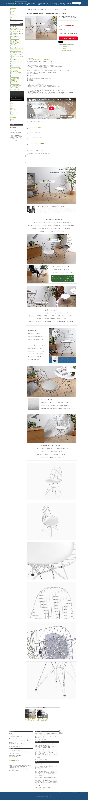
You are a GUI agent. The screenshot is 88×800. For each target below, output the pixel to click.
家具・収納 (30, 9)
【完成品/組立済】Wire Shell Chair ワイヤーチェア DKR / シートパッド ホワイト (52, 9)
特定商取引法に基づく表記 (77, 792)
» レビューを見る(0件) (63, 46)
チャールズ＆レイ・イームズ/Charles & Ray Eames (41, 59)
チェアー (35, 9)
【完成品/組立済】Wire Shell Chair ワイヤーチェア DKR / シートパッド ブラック (30, 719)
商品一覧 (69, 3)
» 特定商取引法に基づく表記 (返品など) (66, 44)
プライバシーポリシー (66, 792)
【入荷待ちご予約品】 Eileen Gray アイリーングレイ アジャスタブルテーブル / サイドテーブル (42, 720)
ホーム (26, 9)
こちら (41, 121)
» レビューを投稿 (62, 48)
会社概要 (59, 792)
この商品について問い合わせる (66, 50)
